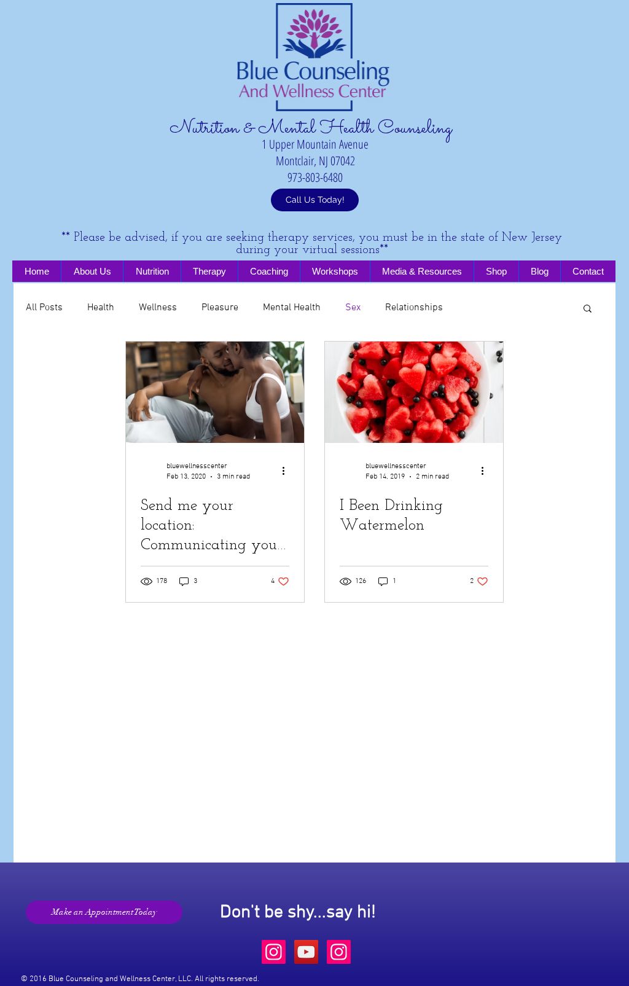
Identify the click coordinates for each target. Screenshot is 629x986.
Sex (353, 308)
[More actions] (287, 470)
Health (100, 308)
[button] (587, 309)
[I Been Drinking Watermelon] (414, 392)
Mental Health (292, 308)
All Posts (44, 308)
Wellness (158, 308)
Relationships (414, 308)
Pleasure (219, 308)
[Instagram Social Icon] (274, 952)
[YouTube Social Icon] (306, 952)
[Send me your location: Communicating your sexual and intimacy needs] (215, 392)
